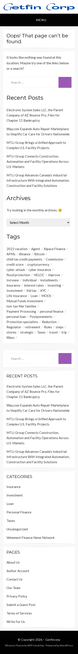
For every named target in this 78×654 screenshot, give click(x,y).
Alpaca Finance (54, 249)
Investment (14, 290)
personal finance (51, 311)
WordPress (66, 645)
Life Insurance (16, 296)
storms (11, 332)
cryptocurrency (38, 264)
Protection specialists (22, 322)
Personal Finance (18, 512)
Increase (12, 280)
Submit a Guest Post (21, 605)
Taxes (41, 332)
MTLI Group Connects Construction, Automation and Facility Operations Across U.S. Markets (37, 161)
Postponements (41, 317)
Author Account (17, 571)
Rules (48, 327)
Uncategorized (17, 529)
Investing (54, 285)
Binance (25, 254)
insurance (13, 285)
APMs (10, 254)
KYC (43, 290)
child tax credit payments (24, 259)
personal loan (16, 317)
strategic (26, 332)
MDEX (46, 296)
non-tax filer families (21, 306)
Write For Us (15, 622)
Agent (35, 249)
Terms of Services (19, 613)
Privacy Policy (16, 596)
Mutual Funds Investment (24, 301)
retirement (32, 327)
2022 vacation (17, 249)
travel (53, 332)
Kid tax (31, 290)
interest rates (34, 285)
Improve (54, 275)
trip (64, 332)
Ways (10, 337)
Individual (30, 280)
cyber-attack (15, 270)
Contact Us (14, 579)
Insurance (13, 487)
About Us (13, 562)
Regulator (13, 327)
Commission (54, 259)
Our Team (13, 588)
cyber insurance (40, 270)
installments (49, 280)
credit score (15, 264)
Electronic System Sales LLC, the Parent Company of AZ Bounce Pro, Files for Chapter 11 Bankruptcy (34, 115)
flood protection (18, 275)
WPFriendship (35, 645)
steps (59, 327)
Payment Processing (21, 311)
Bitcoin (39, 254)
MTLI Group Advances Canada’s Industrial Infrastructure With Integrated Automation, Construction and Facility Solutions (38, 180)
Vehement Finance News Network (30, 537)
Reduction (49, 322)
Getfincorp (52, 639)
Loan (34, 296)
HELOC (39, 275)
